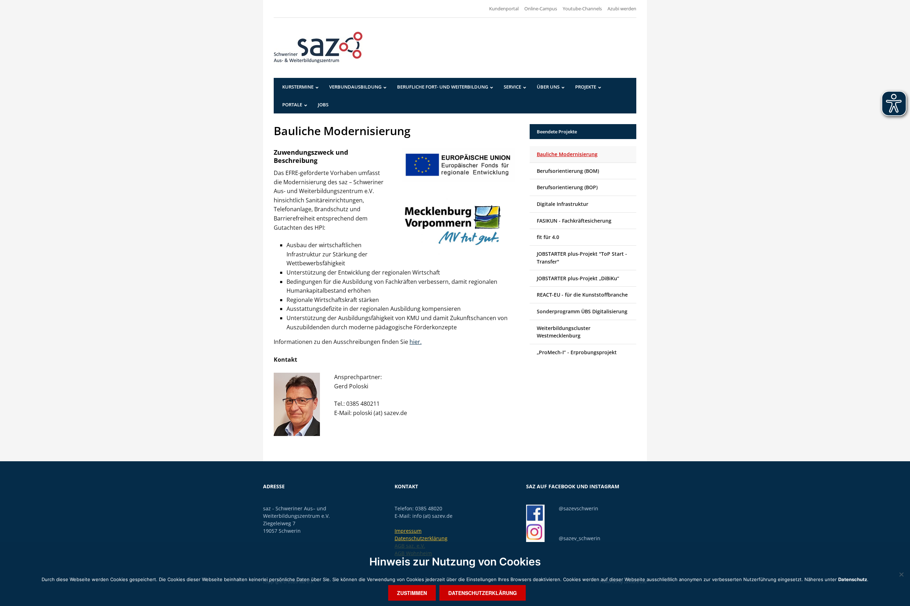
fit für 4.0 (548, 237)
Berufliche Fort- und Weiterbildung (442, 87)
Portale (292, 104)
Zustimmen (412, 592)
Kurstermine (298, 87)
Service (512, 87)
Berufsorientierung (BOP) (567, 187)
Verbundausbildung (355, 87)
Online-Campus (540, 8)
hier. (416, 342)
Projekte (585, 87)
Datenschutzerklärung (421, 538)
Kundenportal (504, 8)
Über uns (548, 87)
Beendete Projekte (557, 131)
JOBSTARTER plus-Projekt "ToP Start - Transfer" (582, 257)
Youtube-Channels (582, 8)
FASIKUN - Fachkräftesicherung (574, 220)
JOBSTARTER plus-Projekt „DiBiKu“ (578, 278)
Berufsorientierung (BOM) (568, 171)
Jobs (323, 104)
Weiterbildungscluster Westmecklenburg (563, 332)
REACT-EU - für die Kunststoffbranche (582, 294)
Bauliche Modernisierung (567, 154)
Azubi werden (621, 8)
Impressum (408, 530)
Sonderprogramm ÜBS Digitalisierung (582, 311)
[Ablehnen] (901, 574)
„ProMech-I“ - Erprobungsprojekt (577, 352)
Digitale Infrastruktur (562, 204)
